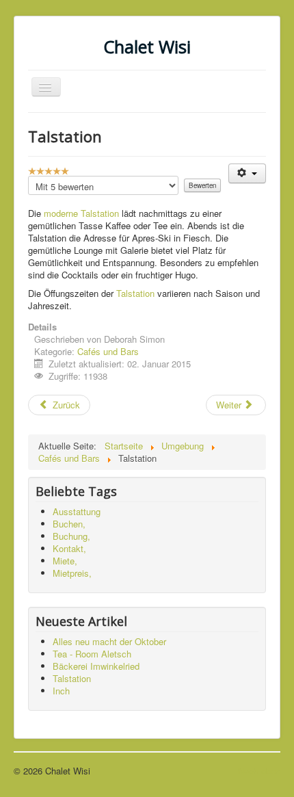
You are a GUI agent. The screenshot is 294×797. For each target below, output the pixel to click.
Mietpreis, (72, 572)
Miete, (65, 560)
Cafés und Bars (108, 351)
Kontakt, (69, 548)
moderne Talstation (81, 213)
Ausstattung (77, 511)
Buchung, (71, 536)
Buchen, (69, 523)
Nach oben (259, 770)
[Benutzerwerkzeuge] (247, 173)
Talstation (135, 293)
